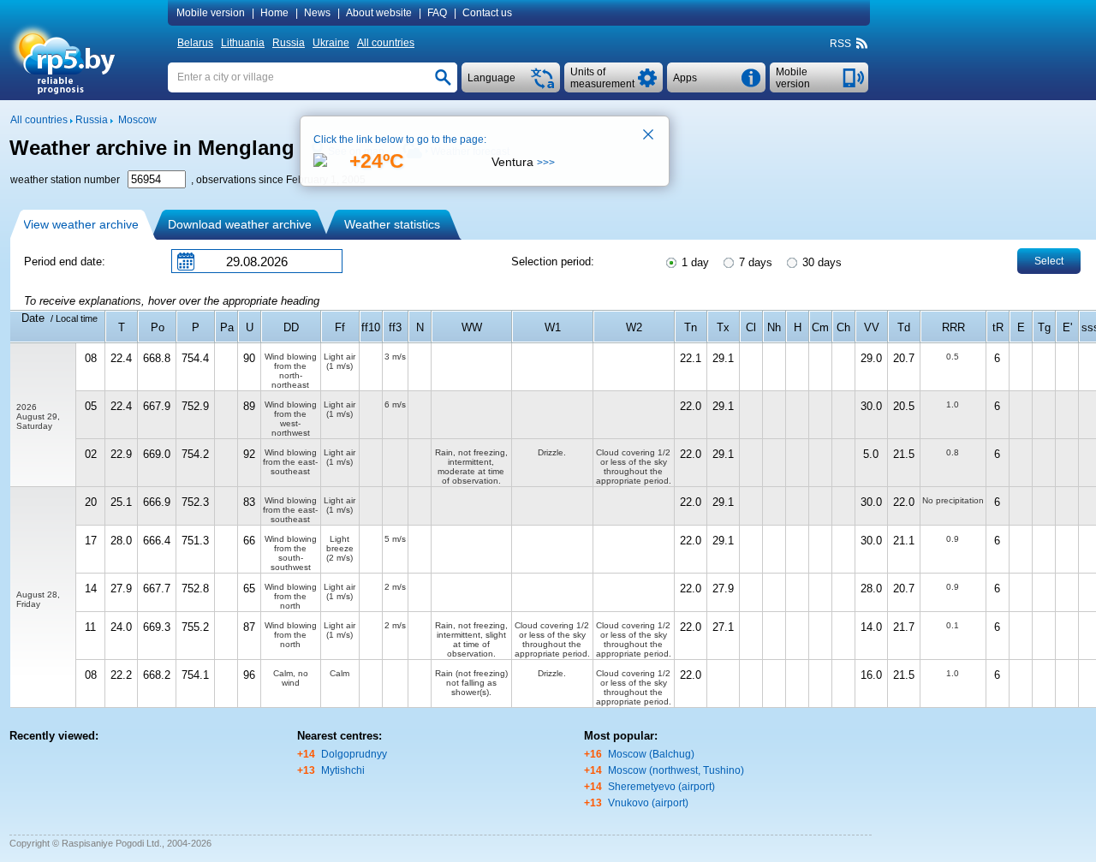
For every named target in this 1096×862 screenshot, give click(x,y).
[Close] (649, 136)
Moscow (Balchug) (651, 754)
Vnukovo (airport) (648, 803)
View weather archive (81, 224)
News (317, 13)
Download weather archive (240, 224)
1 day (693, 262)
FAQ (437, 13)
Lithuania (243, 43)
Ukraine (331, 43)
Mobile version (210, 13)
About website (379, 13)
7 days (754, 262)
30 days (820, 262)
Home (274, 13)
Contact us (487, 13)
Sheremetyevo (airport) (661, 787)
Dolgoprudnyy (354, 754)
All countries (385, 43)
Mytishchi (343, 770)
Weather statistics (392, 224)
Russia (288, 43)
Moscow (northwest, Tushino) (676, 770)
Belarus (195, 43)
